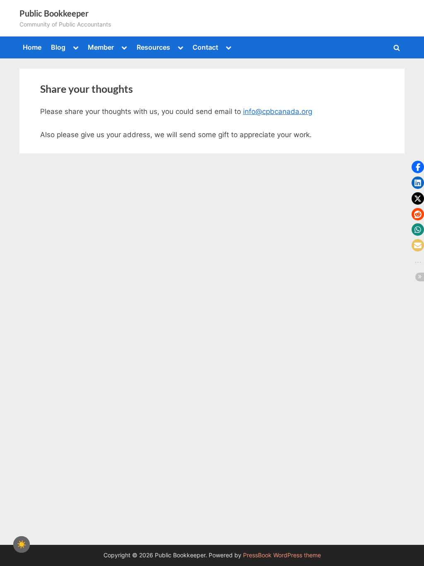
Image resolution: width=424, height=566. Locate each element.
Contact (205, 47)
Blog (58, 47)
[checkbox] (21, 544)
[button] (418, 167)
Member (101, 47)
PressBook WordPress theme (282, 555)
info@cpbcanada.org (277, 111)
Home (32, 47)
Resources (153, 47)
